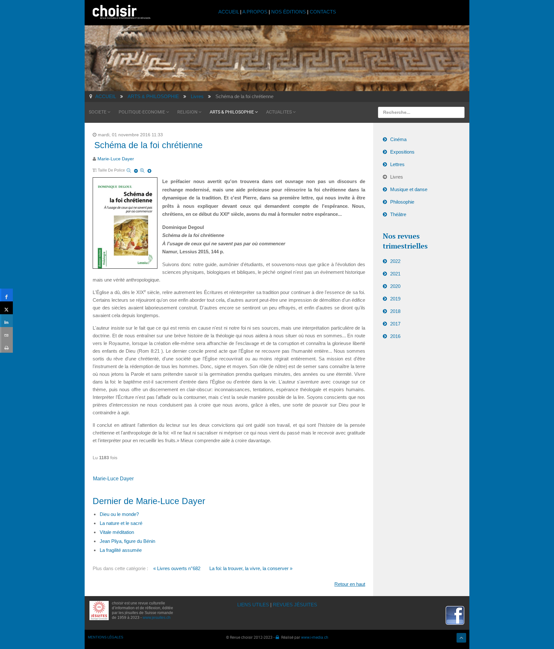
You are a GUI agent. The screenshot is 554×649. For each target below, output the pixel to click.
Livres (396, 177)
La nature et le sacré (121, 523)
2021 (395, 273)
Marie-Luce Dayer (115, 158)
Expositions (402, 152)
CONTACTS (323, 11)
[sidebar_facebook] (6, 295)
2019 (395, 298)
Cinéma (398, 139)
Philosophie (402, 202)
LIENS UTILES (253, 604)
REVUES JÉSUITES (295, 604)
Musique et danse (408, 189)
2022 (395, 261)
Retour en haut (349, 584)
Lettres (397, 164)
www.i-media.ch (314, 637)
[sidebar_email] (6, 333)
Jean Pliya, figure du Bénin (127, 541)
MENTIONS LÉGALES (105, 637)
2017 (395, 323)
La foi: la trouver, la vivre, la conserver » (250, 568)
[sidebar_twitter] (6, 307)
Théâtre (398, 214)
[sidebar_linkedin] (6, 320)
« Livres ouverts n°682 (176, 568)
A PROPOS (254, 11)
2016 (395, 336)
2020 (395, 286)
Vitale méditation (117, 532)
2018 (395, 311)
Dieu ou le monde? (119, 514)
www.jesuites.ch (157, 617)
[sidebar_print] (6, 346)
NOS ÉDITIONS (288, 11)
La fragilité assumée (121, 550)
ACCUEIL (229, 11)
